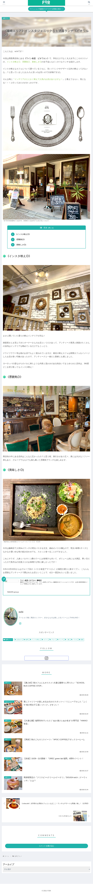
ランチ (61, 639)
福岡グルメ (8, 639)
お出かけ (19, 639)
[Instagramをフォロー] (20, 623)
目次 (45, 228)
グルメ (53, 639)
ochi (21, 612)
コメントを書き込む (46, 846)
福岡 (26, 639)
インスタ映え (36, 639)
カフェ (46, 639)
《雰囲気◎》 (20, 239)
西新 (82, 639)
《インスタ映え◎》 (23, 234)
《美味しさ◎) (20, 245)
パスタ (75, 639)
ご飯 (68, 639)
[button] (86, 497)
